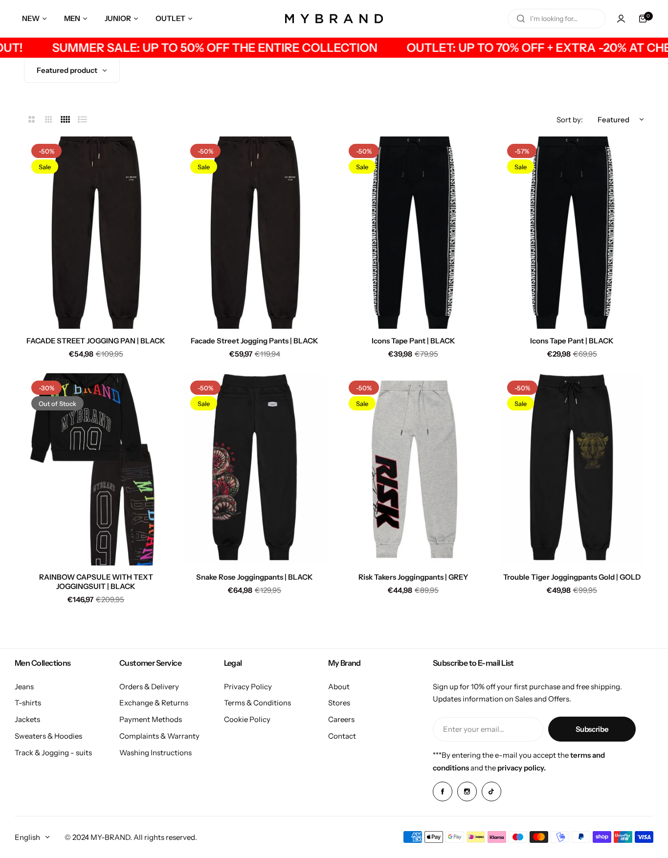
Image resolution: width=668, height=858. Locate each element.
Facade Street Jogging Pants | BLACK (254, 340)
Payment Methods (150, 719)
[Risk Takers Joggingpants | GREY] (413, 469)
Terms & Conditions (257, 702)
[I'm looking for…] (521, 18)
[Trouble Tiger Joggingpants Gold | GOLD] (572, 469)
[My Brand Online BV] (334, 18)
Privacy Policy (248, 686)
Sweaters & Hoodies (48, 736)
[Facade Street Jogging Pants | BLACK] (255, 232)
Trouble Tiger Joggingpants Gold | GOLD (572, 577)
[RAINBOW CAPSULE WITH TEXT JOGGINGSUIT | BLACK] (96, 469)
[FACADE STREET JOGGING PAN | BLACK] (96, 232)
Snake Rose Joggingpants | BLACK (254, 577)
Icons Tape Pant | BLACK (413, 340)
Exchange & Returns (153, 702)
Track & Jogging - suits (53, 752)
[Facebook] (442, 791)
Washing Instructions (155, 752)
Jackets (27, 719)
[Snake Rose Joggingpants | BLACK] (255, 469)
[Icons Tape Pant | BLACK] (413, 232)
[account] (621, 18)
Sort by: (570, 119)
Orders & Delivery (149, 686)
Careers (341, 719)
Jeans (24, 686)
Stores (339, 702)
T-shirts (28, 702)
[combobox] (556, 18)
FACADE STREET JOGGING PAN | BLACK (95, 340)
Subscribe (592, 729)
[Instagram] (467, 791)
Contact (342, 736)
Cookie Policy (247, 719)
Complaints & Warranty (159, 736)
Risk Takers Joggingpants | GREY (413, 577)
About (339, 686)
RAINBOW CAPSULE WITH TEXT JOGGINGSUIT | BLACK (96, 581)
